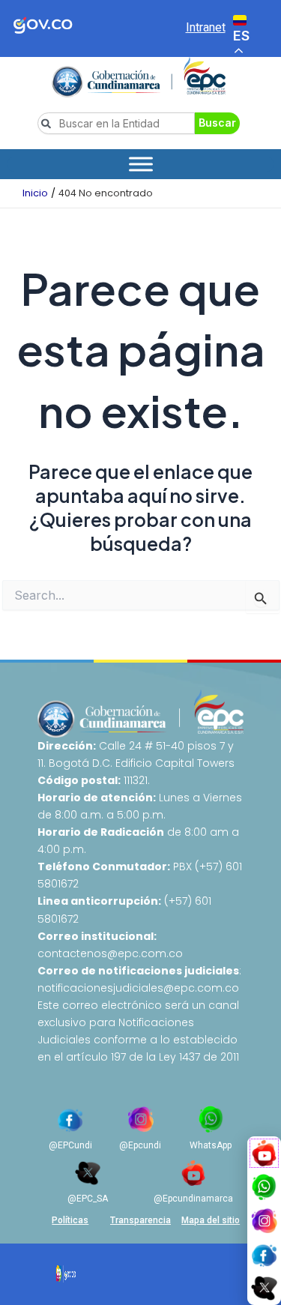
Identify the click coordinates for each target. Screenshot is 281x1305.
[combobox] (116, 123)
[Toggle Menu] (141, 164)
